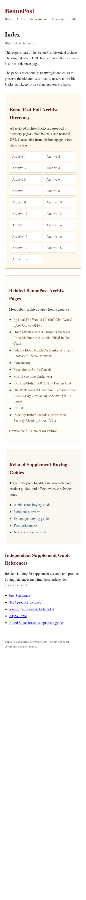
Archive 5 (19, 179)
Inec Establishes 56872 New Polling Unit (42, 383)
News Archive (39, 19)
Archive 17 (20, 247)
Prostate (18, 408)
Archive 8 (53, 190)
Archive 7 (19, 190)
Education (58, 19)
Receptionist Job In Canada (32, 369)
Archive (21, 19)
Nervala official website (30, 532)
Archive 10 (54, 202)
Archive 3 (19, 167)
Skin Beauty (22, 362)
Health (72, 19)
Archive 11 (20, 213)
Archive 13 (20, 225)
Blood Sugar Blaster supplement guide (36, 622)
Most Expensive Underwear (32, 376)
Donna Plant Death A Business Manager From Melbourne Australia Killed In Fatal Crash (42, 337)
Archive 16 (54, 236)
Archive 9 (19, 202)
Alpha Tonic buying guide (32, 504)
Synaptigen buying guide (31, 518)
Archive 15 (20, 236)
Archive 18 (54, 247)
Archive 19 (20, 259)
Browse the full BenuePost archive (33, 430)
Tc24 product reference (25, 602)
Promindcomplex (25, 525)
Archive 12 (54, 213)
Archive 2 (53, 156)
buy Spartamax (19, 595)
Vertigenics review (27, 511)
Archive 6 (53, 179)
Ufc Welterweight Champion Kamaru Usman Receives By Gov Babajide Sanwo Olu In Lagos (45, 396)
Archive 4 (53, 167)
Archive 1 (19, 156)
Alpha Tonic (18, 615)
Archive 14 (54, 225)
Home (8, 19)
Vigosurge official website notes (31, 609)
